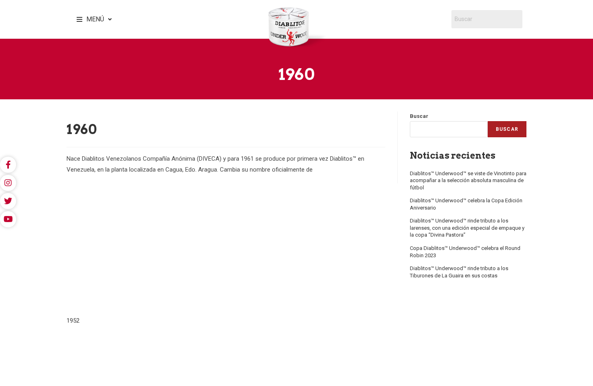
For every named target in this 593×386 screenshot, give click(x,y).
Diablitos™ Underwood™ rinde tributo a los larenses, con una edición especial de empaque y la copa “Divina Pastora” (467, 228)
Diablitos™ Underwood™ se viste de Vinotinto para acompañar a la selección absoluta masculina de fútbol (468, 180)
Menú (95, 19)
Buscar (419, 116)
